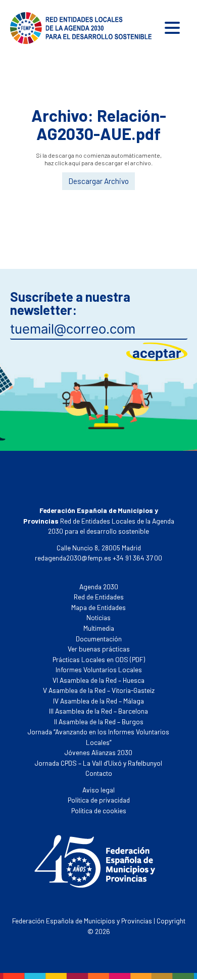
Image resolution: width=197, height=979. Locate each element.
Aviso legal (98, 789)
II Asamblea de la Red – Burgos (98, 721)
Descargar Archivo (98, 180)
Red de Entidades (99, 596)
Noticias (98, 617)
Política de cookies (98, 810)
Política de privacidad (99, 800)
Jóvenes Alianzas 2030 (98, 752)
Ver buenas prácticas (99, 648)
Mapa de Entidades (98, 607)
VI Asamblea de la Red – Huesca (98, 680)
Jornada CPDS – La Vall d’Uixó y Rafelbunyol (98, 763)
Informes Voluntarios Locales (99, 669)
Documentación (99, 638)
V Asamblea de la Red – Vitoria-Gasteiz (99, 690)
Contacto (98, 773)
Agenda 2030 (98, 586)
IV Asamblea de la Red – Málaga (98, 700)
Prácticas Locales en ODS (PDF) (99, 659)
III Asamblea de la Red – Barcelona (98, 711)
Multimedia (98, 628)
